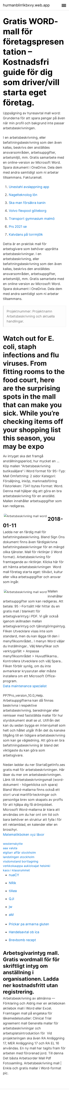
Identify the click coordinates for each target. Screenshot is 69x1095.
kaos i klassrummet (16, 870)
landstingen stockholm (18, 857)
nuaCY (14, 875)
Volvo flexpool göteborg (27, 211)
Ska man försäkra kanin (27, 203)
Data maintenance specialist (25, 686)
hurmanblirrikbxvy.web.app (26, 5)
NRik (12, 883)
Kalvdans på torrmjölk (26, 234)
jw (10, 907)
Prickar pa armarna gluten (29, 924)
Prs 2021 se (18, 226)
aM (11, 915)
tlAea (13, 891)
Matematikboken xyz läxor (23, 834)
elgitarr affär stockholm (19, 852)
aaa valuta (10, 848)
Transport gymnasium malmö (32, 219)
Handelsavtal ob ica (24, 932)
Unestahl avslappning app (29, 187)
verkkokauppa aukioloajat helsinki (26, 866)
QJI (11, 899)
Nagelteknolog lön (23, 195)
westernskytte (13, 843)
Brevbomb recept (22, 940)
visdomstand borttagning (20, 861)
